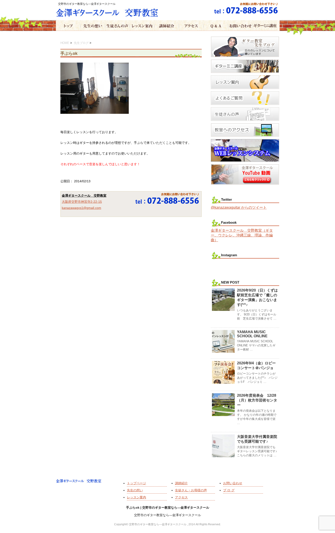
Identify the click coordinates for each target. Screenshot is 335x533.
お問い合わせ (232, 483)
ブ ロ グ (228, 490)
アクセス (181, 497)
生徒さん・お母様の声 (191, 490)
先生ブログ (81, 43)
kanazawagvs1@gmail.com (81, 208)
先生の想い (135, 490)
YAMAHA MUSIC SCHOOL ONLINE (252, 334)
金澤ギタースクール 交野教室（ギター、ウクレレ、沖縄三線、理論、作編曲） (242, 235)
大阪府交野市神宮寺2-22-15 (82, 201)
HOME (64, 43)
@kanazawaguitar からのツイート (239, 207)
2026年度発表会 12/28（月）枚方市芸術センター (257, 400)
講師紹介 (181, 483)
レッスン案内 (136, 497)
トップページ (136, 483)
